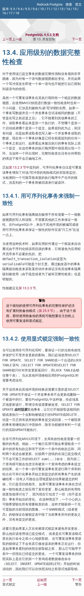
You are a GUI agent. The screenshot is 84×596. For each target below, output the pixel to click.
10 (42, 9)
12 (55, 9)
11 (48, 9)
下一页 (77, 39)
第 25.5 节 (46, 311)
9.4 (20, 9)
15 (75, 9)
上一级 (17, 39)
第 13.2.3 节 (17, 167)
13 (61, 9)
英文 (78, 5)
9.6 (35, 9)
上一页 (7, 39)
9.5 (27, 9)
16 (4, 13)
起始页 (42, 580)
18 (17, 13)
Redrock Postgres (50, 5)
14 (68, 9)
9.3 (12, 9)
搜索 (69, 5)
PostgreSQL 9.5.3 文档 (42, 35)
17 (11, 13)
